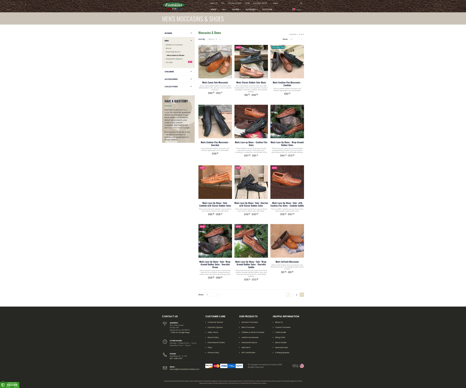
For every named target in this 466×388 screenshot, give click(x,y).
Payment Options (215, 327)
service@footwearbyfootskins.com (184, 369)
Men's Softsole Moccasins (287, 261)
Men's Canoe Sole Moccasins (215, 82)
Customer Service (176, 127)
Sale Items (245, 347)
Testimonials (280, 332)
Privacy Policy (213, 352)
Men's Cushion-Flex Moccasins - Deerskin (215, 144)
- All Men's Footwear (174, 45)
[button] (297, 9)
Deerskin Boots (235, 381)
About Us (279, 322)
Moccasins (224, 381)
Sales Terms (213, 332)
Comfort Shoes (248, 381)
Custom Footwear (283, 327)
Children (235, 9)
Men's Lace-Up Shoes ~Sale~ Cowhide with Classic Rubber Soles (215, 204)
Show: (285, 39)
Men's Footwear (248, 327)
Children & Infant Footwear (252, 332)
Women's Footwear (249, 322)
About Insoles (281, 342)
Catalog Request (282, 352)
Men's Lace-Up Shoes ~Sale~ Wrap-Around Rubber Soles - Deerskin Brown (215, 264)
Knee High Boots (220, 383)
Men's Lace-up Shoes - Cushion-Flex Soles (251, 144)
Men (223, 9)
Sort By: (201, 39)
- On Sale (169, 62)
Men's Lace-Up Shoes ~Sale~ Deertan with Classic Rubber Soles (251, 204)
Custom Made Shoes (263, 381)
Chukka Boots (245, 383)
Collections (267, 9)
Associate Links (281, 347)
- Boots (168, 48)
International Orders (216, 342)
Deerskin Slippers (290, 381)
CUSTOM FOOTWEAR (234, 3)
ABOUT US (213, 3)
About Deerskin (196, 381)
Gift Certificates (248, 352)
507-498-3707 (176, 358)
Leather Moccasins (259, 383)
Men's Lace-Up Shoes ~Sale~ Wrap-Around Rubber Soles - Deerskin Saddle (251, 264)
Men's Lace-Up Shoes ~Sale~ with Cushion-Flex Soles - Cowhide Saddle (287, 204)
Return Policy (213, 337)
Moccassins (277, 381)
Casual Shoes (233, 383)
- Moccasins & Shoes (175, 55)
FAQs (222, 3)
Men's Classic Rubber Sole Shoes (251, 82)
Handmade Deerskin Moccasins (176, 381)
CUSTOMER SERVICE (260, 3)
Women (213, 9)
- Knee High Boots (172, 52)
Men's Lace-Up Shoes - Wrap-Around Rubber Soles (287, 144)
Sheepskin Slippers (210, 381)
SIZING (247, 3)
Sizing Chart (280, 337)
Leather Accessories (249, 337)
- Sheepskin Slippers (174, 59)
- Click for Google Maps (180, 332)
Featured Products (249, 342)
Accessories (251, 9)
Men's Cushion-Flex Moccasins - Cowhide (287, 84)
